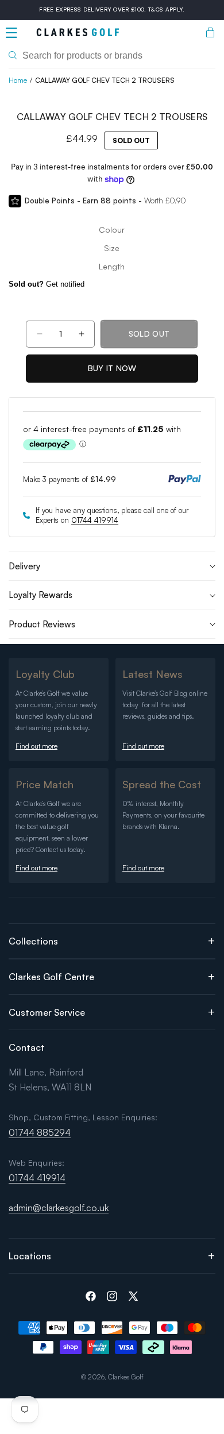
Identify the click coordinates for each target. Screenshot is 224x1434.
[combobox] (112, 55)
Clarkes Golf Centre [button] (51, 976)
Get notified (46, 284)
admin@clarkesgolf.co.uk (59, 1207)
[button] (11, 32)
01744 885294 (40, 1132)
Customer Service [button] (47, 1012)
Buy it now (112, 368)
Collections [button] (33, 941)
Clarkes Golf (126, 1377)
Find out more (36, 746)
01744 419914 (94, 520)
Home (18, 80)
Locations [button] (30, 1256)
